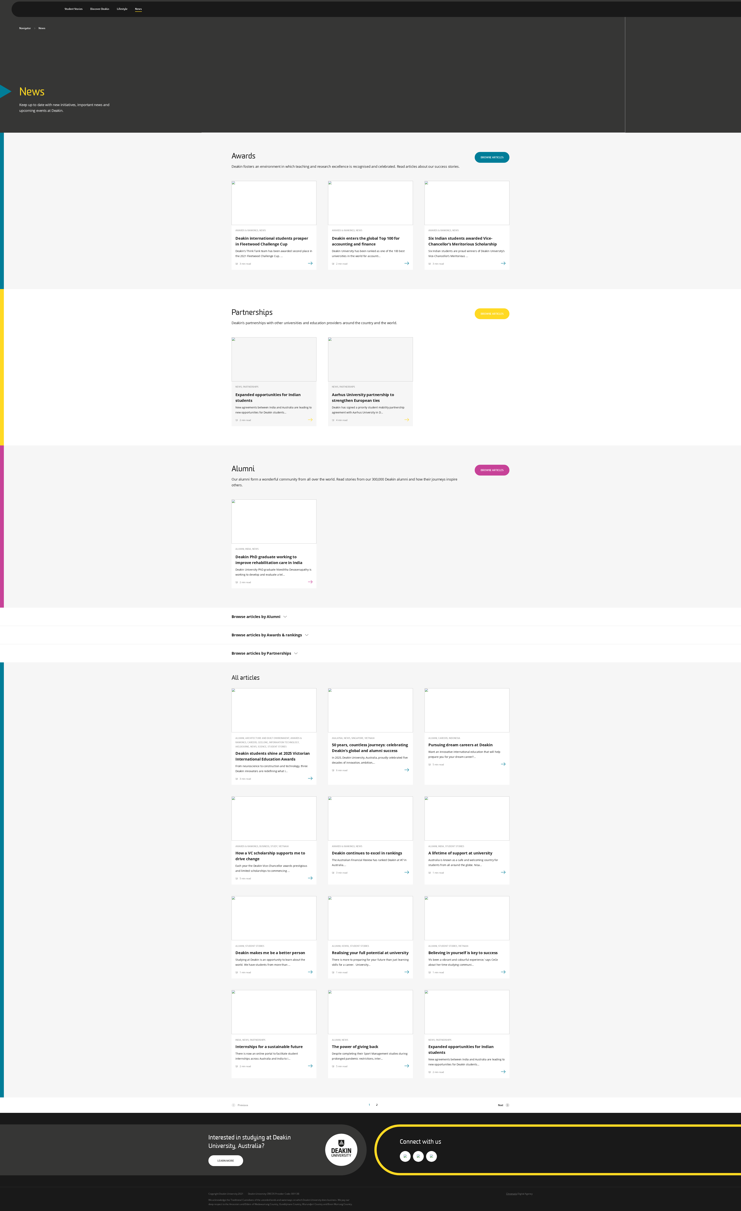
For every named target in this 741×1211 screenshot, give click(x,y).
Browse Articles (492, 157)
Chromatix (511, 1193)
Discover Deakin (99, 9)
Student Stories (74, 9)
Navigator (25, 28)
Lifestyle (122, 9)
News (138, 9)
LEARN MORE (225, 1161)
